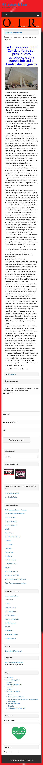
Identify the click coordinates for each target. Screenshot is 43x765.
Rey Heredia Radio (11, 497)
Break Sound (9, 533)
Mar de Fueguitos (10, 623)
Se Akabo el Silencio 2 (12, 575)
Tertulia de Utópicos (11, 634)
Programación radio (13, 691)
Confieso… (8, 540)
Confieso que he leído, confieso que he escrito (23, 699)
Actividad (10, 677)
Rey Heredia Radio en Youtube (15, 513)
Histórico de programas (14, 684)
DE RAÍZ (7, 603)
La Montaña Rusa (10, 611)
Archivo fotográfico (13, 680)
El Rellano (8, 548)
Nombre (6, 414)
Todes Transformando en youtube (15, 583)
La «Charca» (9, 556)
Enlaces (9, 682)
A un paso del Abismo (11, 596)
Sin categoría (12, 374)
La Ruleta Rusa (10, 615)
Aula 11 (7, 529)
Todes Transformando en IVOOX (15, 579)
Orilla (26, 37)
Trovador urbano (10, 638)
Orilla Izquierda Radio (14, 4)
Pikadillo (7, 567)
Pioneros (7, 627)
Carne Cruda (9, 600)
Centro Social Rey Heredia (13, 651)
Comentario (7, 393)
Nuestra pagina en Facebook (14, 662)
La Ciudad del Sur (10, 560)
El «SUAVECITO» (10, 607)
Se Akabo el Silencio (11, 571)
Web (5, 430)
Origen (9, 689)
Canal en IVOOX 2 (11, 521)
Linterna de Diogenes (12, 619)
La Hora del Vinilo (10, 564)
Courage (31, 760)
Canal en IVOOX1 (10, 517)
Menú (6, 15)
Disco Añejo (8, 544)
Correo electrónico (10, 422)
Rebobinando (9, 630)
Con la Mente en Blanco (12, 537)
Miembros (10, 687)
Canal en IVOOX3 (10, 525)
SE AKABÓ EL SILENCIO (16, 708)
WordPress (23, 760)
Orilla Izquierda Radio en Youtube (16, 510)
